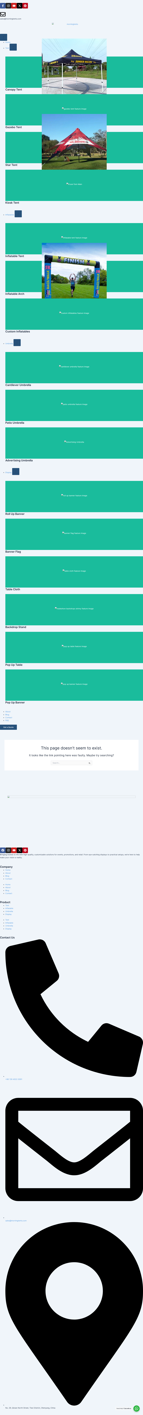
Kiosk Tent (12, 202)
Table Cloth (12, 589)
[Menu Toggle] (3, 37)
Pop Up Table (13, 664)
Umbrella (9, 911)
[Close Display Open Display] (15, 471)
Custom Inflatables (17, 331)
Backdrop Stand (15, 627)
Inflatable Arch (14, 293)
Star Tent (11, 165)
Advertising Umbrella (19, 460)
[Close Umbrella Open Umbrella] (17, 342)
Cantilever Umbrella (18, 385)
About (8, 873)
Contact (8, 879)
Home (7, 870)
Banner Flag (13, 551)
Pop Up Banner (15, 702)
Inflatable (9, 908)
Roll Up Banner (15, 514)
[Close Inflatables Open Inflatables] (18, 213)
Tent (7, 905)
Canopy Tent (13, 89)
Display (8, 914)
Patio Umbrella (14, 422)
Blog (7, 876)
